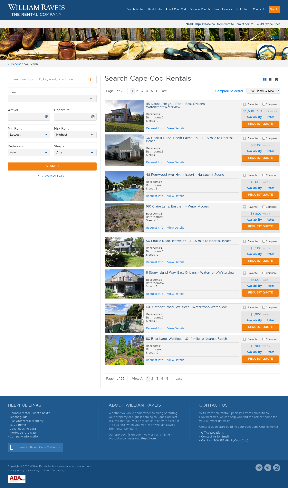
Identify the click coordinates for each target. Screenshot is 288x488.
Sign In (274, 9)
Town (12, 92)
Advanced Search (54, 175)
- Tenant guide (17, 417)
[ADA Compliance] (16, 479)
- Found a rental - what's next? (29, 413)
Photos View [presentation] (270, 79)
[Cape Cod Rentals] (36, 10)
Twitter (259, 467)
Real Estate (242, 9)
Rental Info (155, 9)
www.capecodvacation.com (75, 466)
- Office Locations (211, 432)
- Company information (24, 436)
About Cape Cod (176, 9)
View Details (175, 128)
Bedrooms (16, 146)
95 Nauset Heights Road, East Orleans (124, 116)
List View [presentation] (264, 79)
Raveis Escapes (223, 9)
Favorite (253, 104)
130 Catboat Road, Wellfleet (124, 318)
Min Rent (15, 128)
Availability (254, 117)
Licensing (33, 470)
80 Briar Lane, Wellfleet (124, 350)
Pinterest (267, 467)
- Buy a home (17, 425)
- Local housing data (22, 429)
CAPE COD (14, 64)
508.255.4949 (254, 24)
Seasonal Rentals (200, 9)
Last (163, 91)
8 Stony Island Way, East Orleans (124, 284)
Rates (270, 117)
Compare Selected (229, 91)
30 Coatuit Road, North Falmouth (124, 150)
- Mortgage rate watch (23, 432)
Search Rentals (135, 9)
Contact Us (259, 9)
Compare (271, 104)
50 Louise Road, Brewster (124, 252)
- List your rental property (25, 421)
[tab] (264, 79)
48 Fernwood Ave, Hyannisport (124, 186)
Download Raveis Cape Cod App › (38, 447)
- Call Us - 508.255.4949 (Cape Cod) (223, 440)
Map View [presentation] (276, 79)
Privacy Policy (16, 470)
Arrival (13, 110)
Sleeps (59, 146)
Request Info (154, 128)
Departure (62, 110)
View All (138, 378)
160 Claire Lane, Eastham (124, 217)
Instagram (276, 467)
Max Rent (61, 128)
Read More (148, 438)
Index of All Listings (54, 470)
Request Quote (260, 124)
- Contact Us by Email (214, 436)
